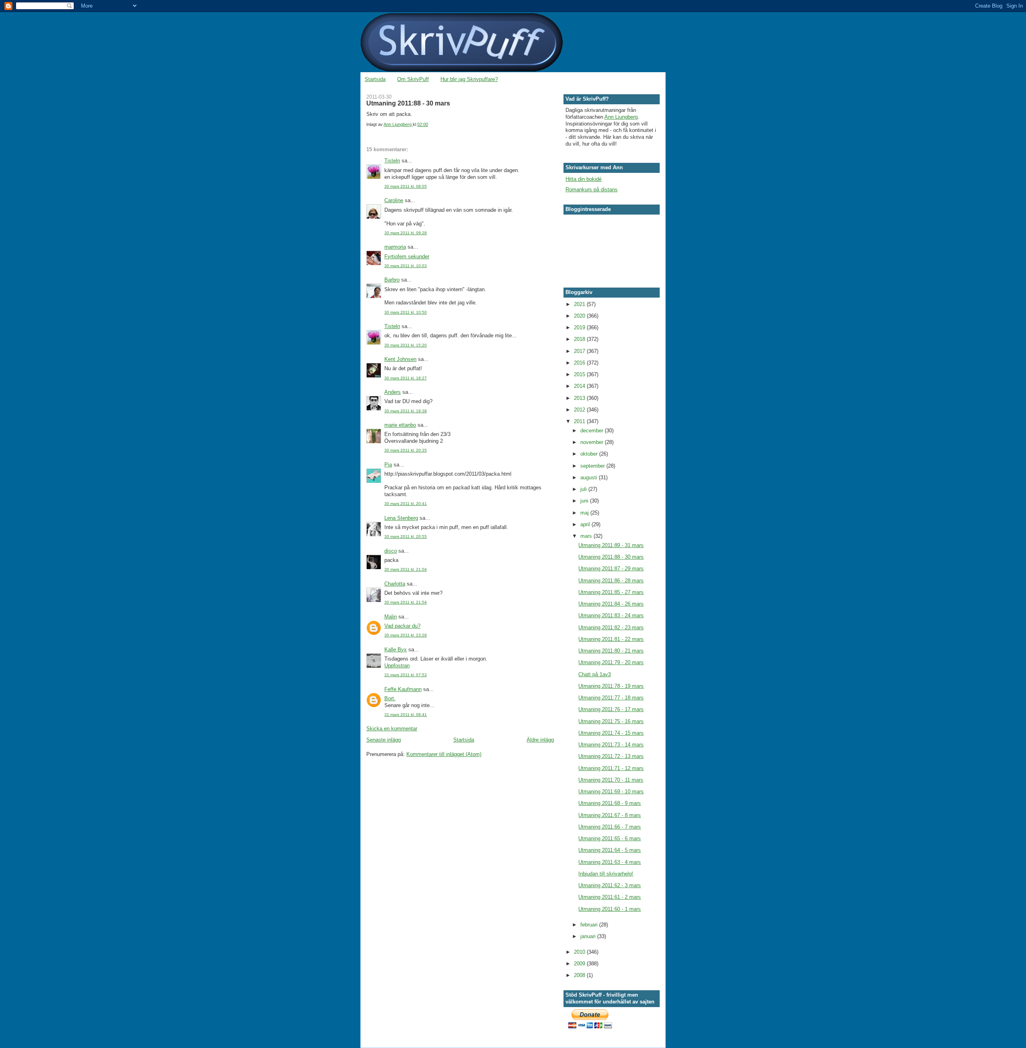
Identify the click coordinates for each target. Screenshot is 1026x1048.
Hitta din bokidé (584, 179)
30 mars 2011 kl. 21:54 (405, 602)
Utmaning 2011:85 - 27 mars (611, 592)
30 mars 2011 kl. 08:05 (405, 186)
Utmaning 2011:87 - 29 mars (611, 569)
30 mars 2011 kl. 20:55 (405, 536)
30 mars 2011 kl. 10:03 (405, 266)
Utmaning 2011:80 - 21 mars (611, 651)
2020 (580, 316)
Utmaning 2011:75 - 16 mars (611, 721)
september (593, 466)
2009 (580, 964)
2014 (580, 386)
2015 (580, 374)
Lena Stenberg (401, 518)
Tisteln (392, 161)
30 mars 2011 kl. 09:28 (405, 233)
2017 (580, 351)
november (592, 442)
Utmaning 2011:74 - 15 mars (611, 733)
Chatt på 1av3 (594, 674)
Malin (390, 617)
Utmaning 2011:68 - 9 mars (609, 803)
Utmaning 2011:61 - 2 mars (609, 897)
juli (584, 489)
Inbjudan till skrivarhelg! (605, 874)
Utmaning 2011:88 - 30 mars (611, 557)
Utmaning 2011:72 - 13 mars (611, 756)
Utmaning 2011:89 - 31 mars (611, 545)
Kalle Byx (395, 650)
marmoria (395, 247)
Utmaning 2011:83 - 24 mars (611, 615)
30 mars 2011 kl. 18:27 (405, 378)
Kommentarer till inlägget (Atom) (443, 754)
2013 (580, 398)
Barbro (392, 280)
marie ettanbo (400, 425)
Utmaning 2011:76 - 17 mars (611, 709)
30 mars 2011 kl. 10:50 (405, 312)
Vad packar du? (402, 626)
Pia (388, 465)
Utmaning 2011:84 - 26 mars (611, 604)
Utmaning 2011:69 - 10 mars (611, 792)
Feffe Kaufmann (403, 689)
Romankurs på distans (592, 189)
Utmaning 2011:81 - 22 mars (611, 639)
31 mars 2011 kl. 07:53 (405, 675)
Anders (392, 392)
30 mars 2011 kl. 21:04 (405, 569)
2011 (580, 421)
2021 (580, 304)
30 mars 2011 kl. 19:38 (405, 411)
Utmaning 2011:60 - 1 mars (609, 909)
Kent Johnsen (400, 359)
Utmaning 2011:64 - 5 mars (609, 850)
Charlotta (394, 584)
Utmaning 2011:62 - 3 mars (609, 885)
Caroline (393, 200)
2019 (580, 327)
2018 (580, 339)
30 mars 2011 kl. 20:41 (405, 503)
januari (588, 936)
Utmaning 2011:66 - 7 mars (609, 827)
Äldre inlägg (540, 740)
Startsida (375, 79)
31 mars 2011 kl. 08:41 (405, 714)
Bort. (390, 698)
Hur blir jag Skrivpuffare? (469, 79)
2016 (580, 363)
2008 (580, 975)
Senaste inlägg (383, 740)
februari (589, 925)
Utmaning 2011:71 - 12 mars (611, 768)
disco (390, 551)
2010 (580, 952)
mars (587, 536)
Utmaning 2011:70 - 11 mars (610, 780)
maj (585, 513)
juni (585, 501)
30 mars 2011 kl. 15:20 (405, 345)
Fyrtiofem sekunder (406, 256)
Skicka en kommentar (391, 729)
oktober (589, 454)
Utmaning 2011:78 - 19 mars (611, 686)
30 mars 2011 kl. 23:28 (405, 635)
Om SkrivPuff (413, 79)
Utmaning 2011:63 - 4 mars (609, 862)
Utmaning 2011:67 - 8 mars (609, 815)
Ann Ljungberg (621, 117)
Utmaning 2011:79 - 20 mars (611, 662)
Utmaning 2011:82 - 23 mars (611, 627)
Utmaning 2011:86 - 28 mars (611, 581)
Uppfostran (397, 666)
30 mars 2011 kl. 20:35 (405, 450)
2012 (580, 410)
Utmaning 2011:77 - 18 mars (611, 698)
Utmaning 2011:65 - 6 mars (609, 838)
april (586, 524)
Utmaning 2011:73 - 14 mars (611, 745)
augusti (589, 477)
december (592, 431)
